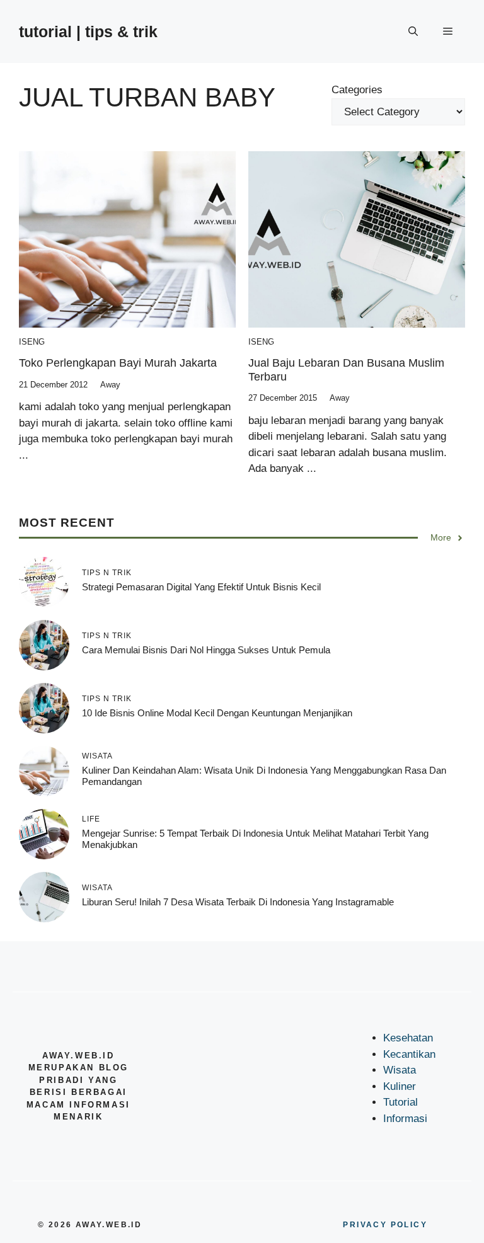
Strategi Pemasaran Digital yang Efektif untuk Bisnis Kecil (201, 586)
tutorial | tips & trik (88, 31)
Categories (357, 90)
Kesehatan (408, 1038)
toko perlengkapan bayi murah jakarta (118, 363)
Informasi (405, 1119)
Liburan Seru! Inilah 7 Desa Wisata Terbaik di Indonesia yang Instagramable (238, 901)
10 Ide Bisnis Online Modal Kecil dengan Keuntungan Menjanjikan (217, 712)
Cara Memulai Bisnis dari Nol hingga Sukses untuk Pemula (206, 649)
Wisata (399, 1070)
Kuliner (399, 1086)
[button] (413, 31)
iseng (32, 342)
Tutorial (400, 1102)
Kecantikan (409, 1054)
